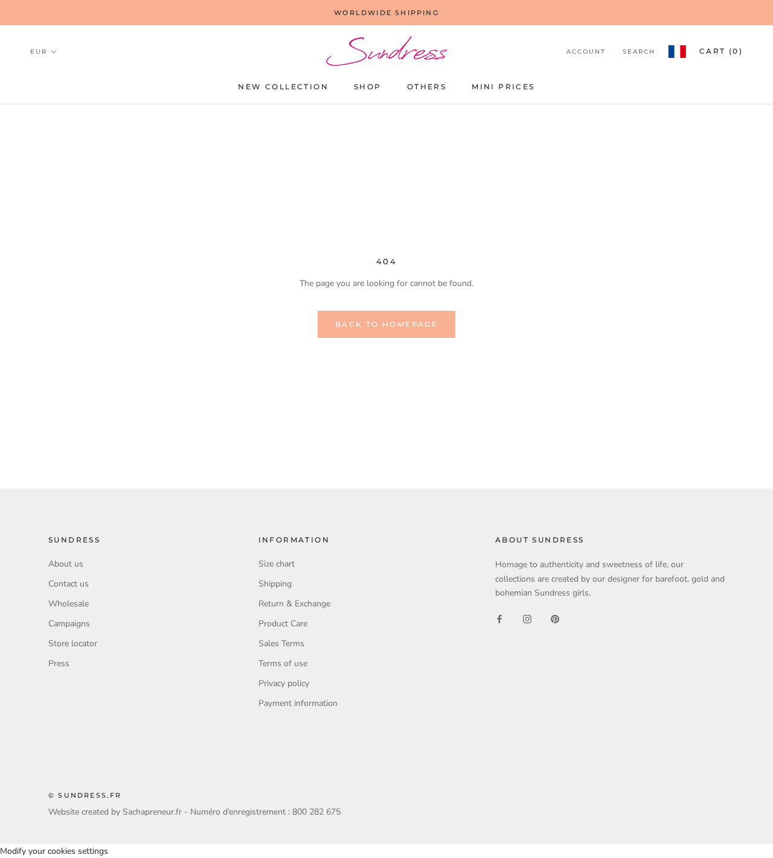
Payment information (298, 703)
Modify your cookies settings (54, 851)
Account (586, 52)
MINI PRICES (503, 86)
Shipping (275, 583)
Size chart (276, 564)
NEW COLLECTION (283, 86)
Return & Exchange (294, 603)
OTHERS (426, 86)
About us (65, 564)
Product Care (282, 623)
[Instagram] (527, 619)
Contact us (68, 583)
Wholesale (68, 603)
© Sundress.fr (85, 795)
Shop (368, 86)
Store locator (72, 643)
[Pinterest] (555, 619)
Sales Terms (281, 643)
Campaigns (69, 623)
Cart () (721, 51)
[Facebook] (499, 619)
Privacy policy (283, 683)
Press (58, 663)
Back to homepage (386, 324)
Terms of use (282, 663)
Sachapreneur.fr (152, 812)
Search (639, 52)
